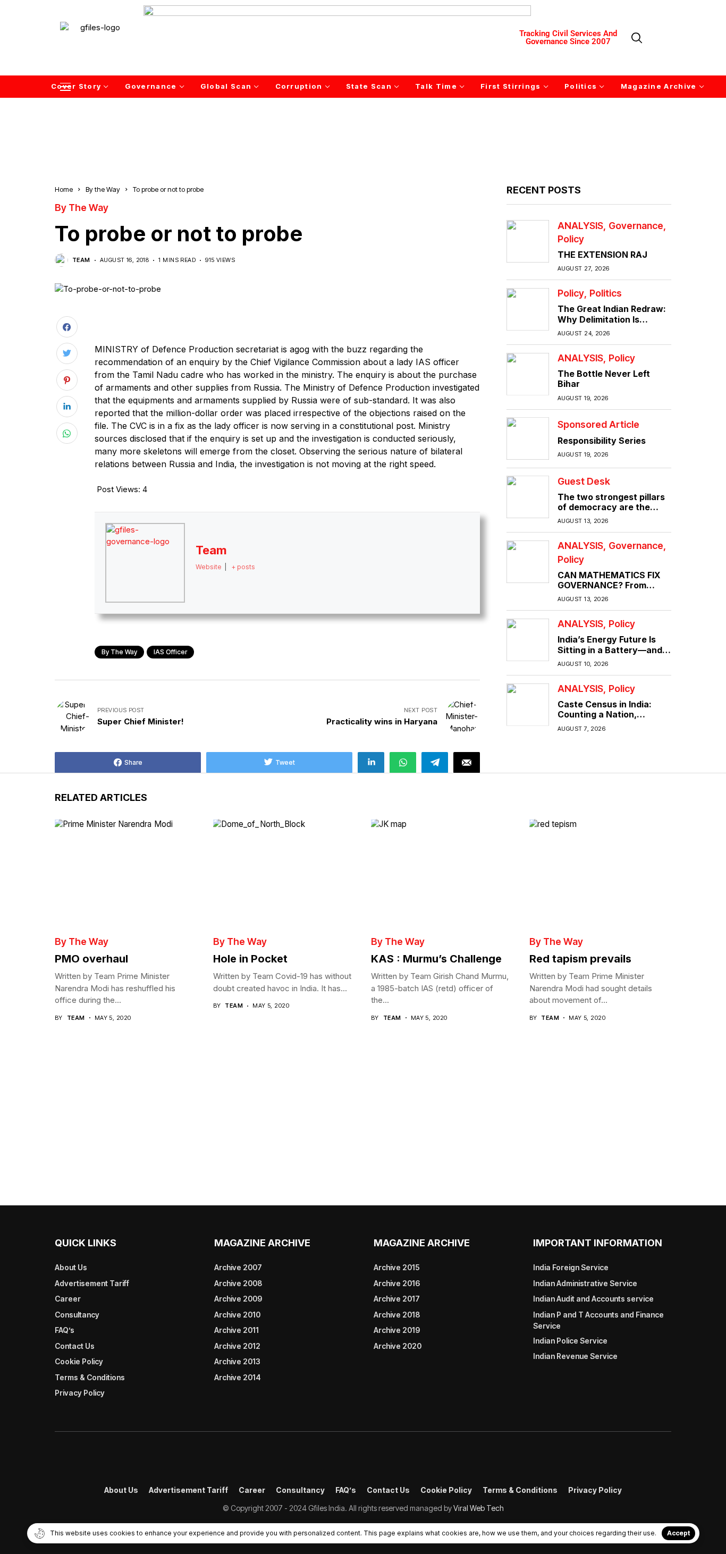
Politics (605, 293)
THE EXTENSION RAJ (602, 254)
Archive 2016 (397, 1283)
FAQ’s (64, 1330)
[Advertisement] (363, 126)
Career (68, 1298)
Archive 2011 (236, 1330)
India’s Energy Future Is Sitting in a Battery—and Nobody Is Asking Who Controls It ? (610, 654)
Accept (678, 1533)
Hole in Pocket (250, 958)
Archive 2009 (238, 1298)
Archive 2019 (397, 1330)
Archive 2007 (238, 1267)
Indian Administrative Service (585, 1283)
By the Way (103, 189)
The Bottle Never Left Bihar (604, 378)
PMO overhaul (91, 958)
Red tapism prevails (580, 958)
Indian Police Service (570, 1340)
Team (81, 260)
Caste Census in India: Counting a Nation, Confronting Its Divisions (610, 714)
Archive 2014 (237, 1377)
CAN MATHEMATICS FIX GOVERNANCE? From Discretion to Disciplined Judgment (609, 590)
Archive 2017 (397, 1298)
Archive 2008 (238, 1283)
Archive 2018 (397, 1314)
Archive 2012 (237, 1345)
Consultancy (77, 1314)
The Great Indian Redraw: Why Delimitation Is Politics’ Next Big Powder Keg (612, 324)
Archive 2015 (397, 1267)
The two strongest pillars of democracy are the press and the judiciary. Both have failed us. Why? (613, 512)
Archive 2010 (237, 1314)
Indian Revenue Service (575, 1356)
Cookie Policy (79, 1361)
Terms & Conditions (90, 1377)
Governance (636, 225)
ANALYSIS (580, 225)
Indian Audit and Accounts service (593, 1298)
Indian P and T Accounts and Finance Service (598, 1320)
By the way (119, 652)
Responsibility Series (602, 440)
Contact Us (75, 1345)
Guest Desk (584, 481)
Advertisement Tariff (92, 1283)
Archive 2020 (397, 1345)
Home (64, 189)
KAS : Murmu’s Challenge (436, 958)
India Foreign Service (571, 1267)
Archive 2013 (237, 1361)
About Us (71, 1267)
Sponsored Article (598, 424)
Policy (571, 238)
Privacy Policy (80, 1392)
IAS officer (170, 652)
